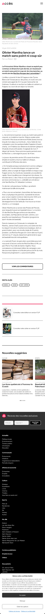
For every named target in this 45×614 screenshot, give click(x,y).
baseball (6, 285)
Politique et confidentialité (28, 611)
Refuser (22, 601)
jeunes (15, 285)
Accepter (22, 595)
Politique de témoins (14, 611)
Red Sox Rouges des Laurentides (26, 73)
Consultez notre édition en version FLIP (26, 313)
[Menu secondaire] (41, 3)
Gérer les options (22, 607)
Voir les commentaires (22, 266)
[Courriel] (15, 59)
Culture (4, 358)
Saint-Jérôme (24, 285)
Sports (37, 358)
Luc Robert (9, 59)
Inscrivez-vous (35, 422)
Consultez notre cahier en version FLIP (26, 328)
